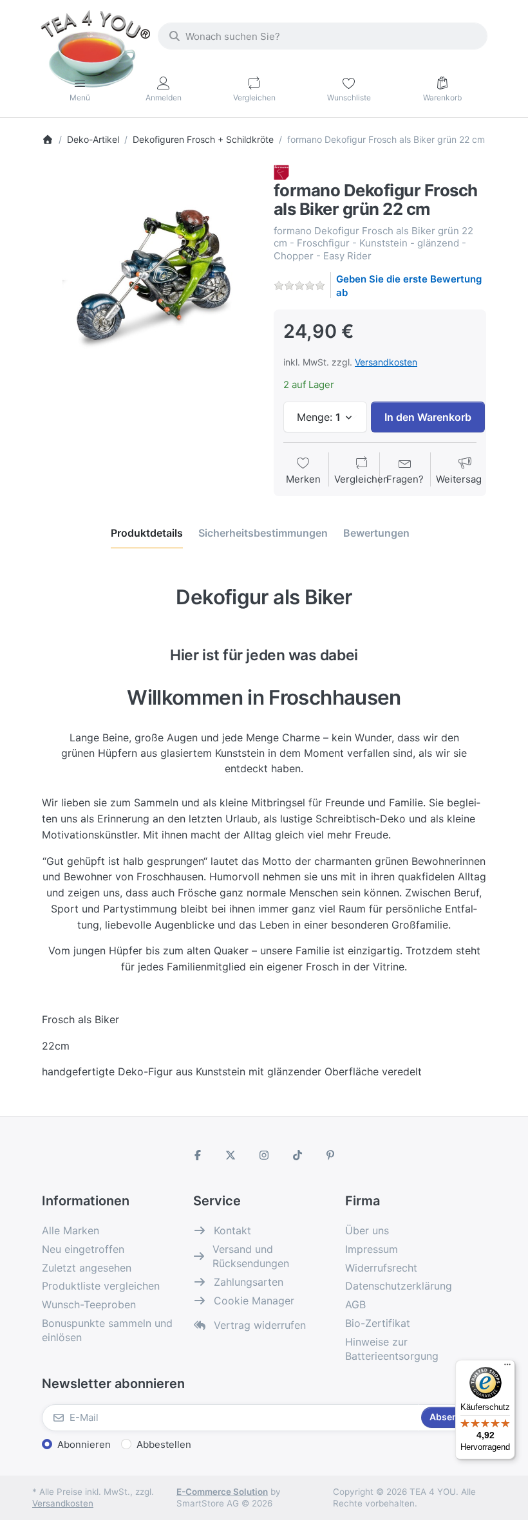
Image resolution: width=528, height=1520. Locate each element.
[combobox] (322, 36)
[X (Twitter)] (231, 1155)
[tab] (147, 533)
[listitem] (148, 271)
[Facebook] (198, 1155)
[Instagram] (264, 1155)
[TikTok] (297, 1155)
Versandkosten (386, 362)
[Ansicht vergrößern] (148, 271)
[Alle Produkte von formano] (281, 171)
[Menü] (507, 1367)
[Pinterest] (330, 1155)
